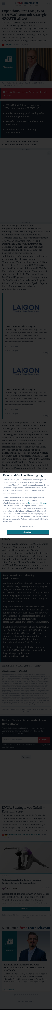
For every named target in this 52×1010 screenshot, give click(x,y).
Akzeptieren (28, 532)
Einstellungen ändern (26, 526)
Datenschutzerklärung (37, 503)
